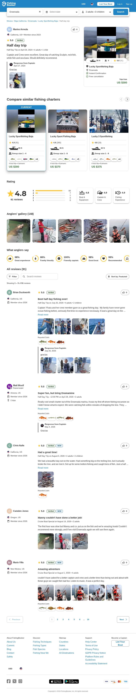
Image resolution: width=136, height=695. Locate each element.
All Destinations (66, 653)
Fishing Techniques (42, 642)
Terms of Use (91, 645)
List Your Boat (105, 4)
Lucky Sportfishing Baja (48, 21)
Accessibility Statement (96, 663)
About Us (11, 642)
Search (120, 12)
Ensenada (32, 21)
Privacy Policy (92, 649)
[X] (14, 681)
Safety (10, 657)
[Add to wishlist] (126, 30)
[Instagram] (20, 681)
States (62, 645)
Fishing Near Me (41, 653)
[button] (87, 66)
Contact (10, 653)
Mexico (10, 21)
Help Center (91, 642)
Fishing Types (39, 645)
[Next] (127, 99)
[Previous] (121, 99)
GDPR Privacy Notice (95, 653)
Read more (43, 315)
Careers (10, 645)
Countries (63, 642)
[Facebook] (8, 681)
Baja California (20, 21)
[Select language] (92, 4)
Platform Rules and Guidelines (94, 658)
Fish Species (39, 649)
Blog (9, 649)
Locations (63, 649)
